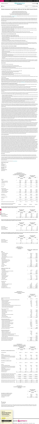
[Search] (32, 6)
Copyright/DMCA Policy (25, 423)
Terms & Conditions (20, 423)
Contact (34, 423)
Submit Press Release (14, 423)
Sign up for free (6, 420)
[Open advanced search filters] (34, 6)
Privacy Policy (30, 423)
